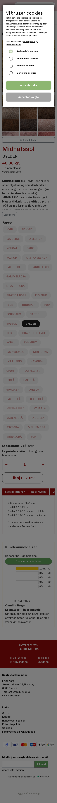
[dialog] (28, 401)
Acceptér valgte (28, 97)
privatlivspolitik (13, 44)
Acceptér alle (28, 85)
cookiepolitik (29, 41)
